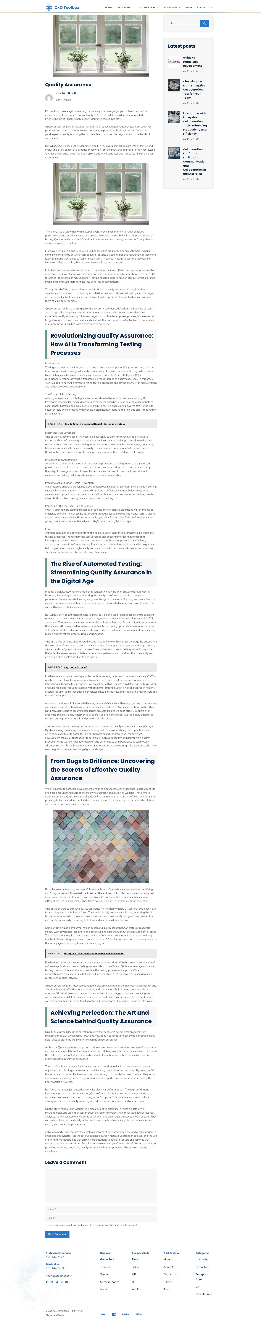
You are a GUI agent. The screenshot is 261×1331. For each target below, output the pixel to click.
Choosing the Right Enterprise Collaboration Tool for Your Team (194, 90)
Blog (189, 7)
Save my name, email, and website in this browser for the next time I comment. (93, 1225)
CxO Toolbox (67, 7)
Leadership (123, 7)
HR (134, 1274)
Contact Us (205, 7)
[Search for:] (184, 23)
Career (168, 1282)
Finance (136, 1259)
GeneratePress (55, 1315)
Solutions (170, 7)
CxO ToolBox (68, 93)
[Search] (204, 23)
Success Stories (109, 1282)
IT (133, 1282)
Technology (147, 7)
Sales (135, 1267)
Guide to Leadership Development (192, 62)
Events (104, 1274)
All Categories (204, 1294)
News (103, 1289)
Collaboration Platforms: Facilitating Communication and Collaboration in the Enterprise (194, 161)
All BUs (137, 1289)
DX (197, 1286)
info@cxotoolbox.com (59, 1275)
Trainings (105, 1267)
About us (170, 1267)
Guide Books (108, 1259)
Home (108, 7)
